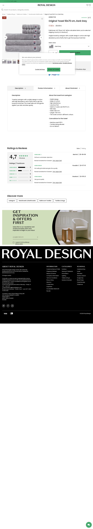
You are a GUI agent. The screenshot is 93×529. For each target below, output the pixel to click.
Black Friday (80, 280)
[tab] (20, 88)
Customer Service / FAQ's (53, 269)
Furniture (64, 269)
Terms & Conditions (51, 277)
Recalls (48, 291)
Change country (6, 275)
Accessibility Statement (52, 288)
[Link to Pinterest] (3, 305)
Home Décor (65, 273)
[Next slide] (41, 37)
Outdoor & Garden (67, 280)
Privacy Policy (50, 280)
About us (48, 282)
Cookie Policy (50, 284)
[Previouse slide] (5, 37)
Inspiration (49, 286)
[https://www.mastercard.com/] (11, 313)
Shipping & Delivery (51, 271)
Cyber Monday (81, 282)
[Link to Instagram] (12, 305)
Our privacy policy (57, 63)
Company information (52, 275)
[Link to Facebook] (8, 305)
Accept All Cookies (53, 69)
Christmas (80, 284)
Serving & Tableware (67, 271)
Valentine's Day (81, 269)
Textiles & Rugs (66, 277)
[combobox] (70, 46)
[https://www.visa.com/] (5, 313)
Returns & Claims (51, 273)
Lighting (64, 275)
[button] (87, 5)
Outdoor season (81, 275)
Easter (78, 271)
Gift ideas (79, 273)
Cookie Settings (40, 69)
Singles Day (80, 277)
